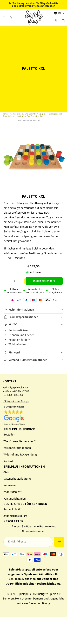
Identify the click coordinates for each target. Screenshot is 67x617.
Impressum (10, 485)
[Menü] (3, 17)
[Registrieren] (59, 542)
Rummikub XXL (12, 509)
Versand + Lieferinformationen (28, 360)
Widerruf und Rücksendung (20, 455)
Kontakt (8, 461)
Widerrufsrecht (12, 492)
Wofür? (13, 324)
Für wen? (14, 353)
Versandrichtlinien (14, 499)
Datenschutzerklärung (17, 479)
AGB (6, 472)
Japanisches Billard (15, 516)
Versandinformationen (17, 448)
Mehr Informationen (21, 310)
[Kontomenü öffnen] (56, 20)
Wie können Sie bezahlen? (19, 441)
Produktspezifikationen (23, 317)
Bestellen (9, 435)
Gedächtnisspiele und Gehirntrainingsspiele (28, 114)
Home (5, 114)
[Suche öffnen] (10, 17)
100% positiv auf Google (16, 401)
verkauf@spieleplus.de (15, 387)
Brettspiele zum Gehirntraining (30, 116)
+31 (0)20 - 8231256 (13, 395)
